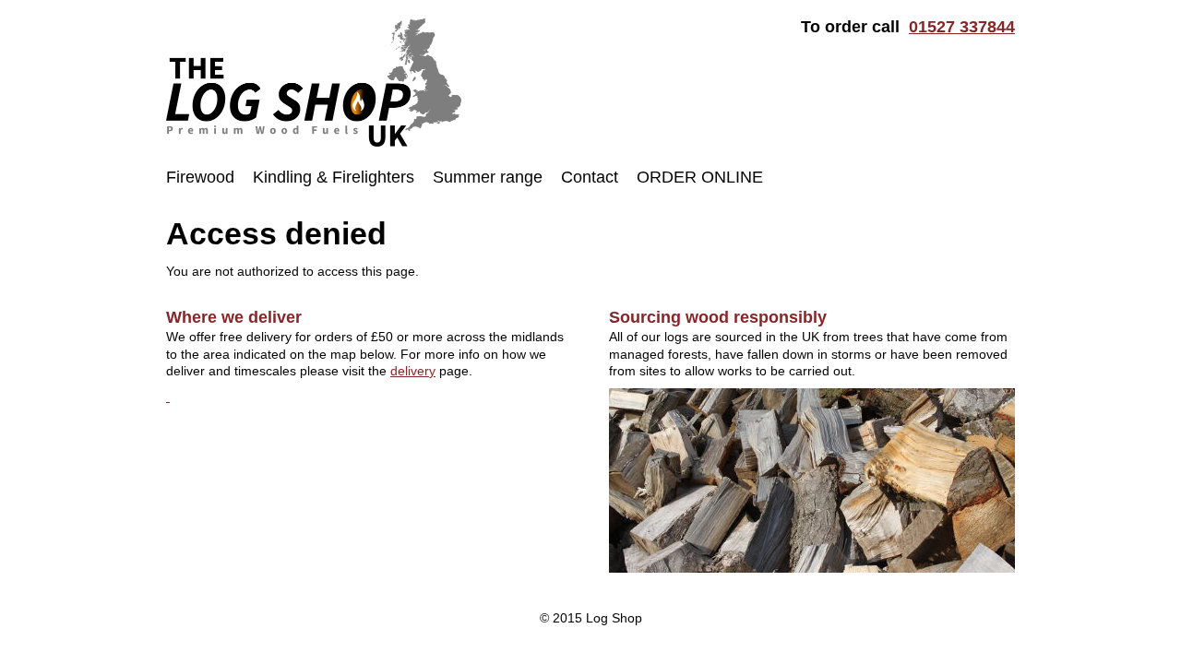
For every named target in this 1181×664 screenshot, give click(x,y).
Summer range (488, 177)
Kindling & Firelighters (333, 177)
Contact (589, 177)
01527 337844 (962, 27)
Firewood (200, 177)
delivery (412, 370)
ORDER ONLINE (700, 177)
